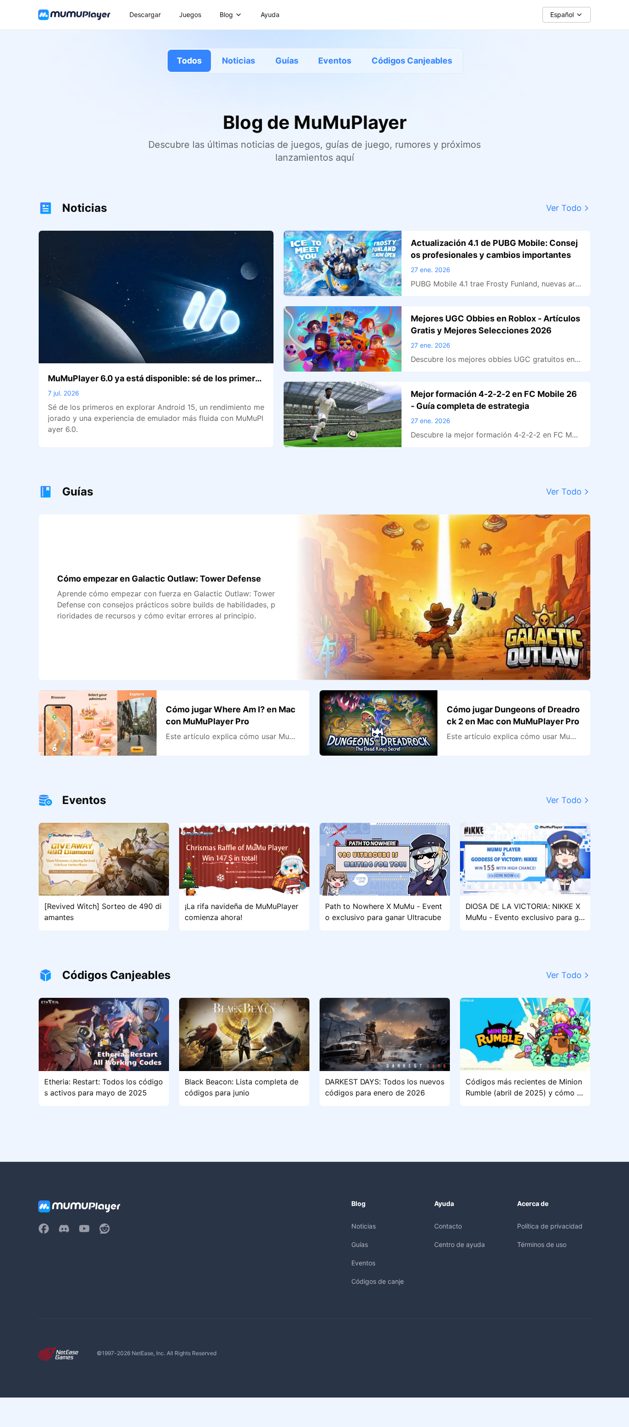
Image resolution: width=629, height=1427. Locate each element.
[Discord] (64, 1228)
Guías (286, 60)
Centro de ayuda (459, 1244)
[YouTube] (84, 1228)
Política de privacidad (549, 1226)
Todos (189, 60)
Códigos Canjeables (412, 60)
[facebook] (43, 1228)
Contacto (448, 1226)
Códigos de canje (377, 1281)
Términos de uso (541, 1244)
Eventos (334, 60)
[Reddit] (104, 1228)
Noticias (238, 60)
